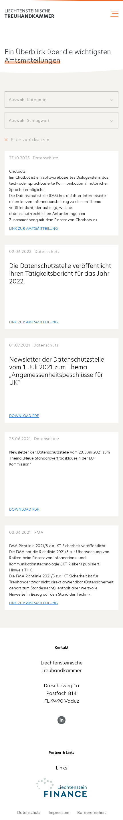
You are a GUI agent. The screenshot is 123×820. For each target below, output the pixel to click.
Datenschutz (29, 812)
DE (27, 14)
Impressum (59, 812)
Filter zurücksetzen (30, 139)
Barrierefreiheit (91, 812)
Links (61, 767)
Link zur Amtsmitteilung (33, 228)
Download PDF (24, 416)
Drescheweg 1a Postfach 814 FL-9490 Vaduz (61, 693)
